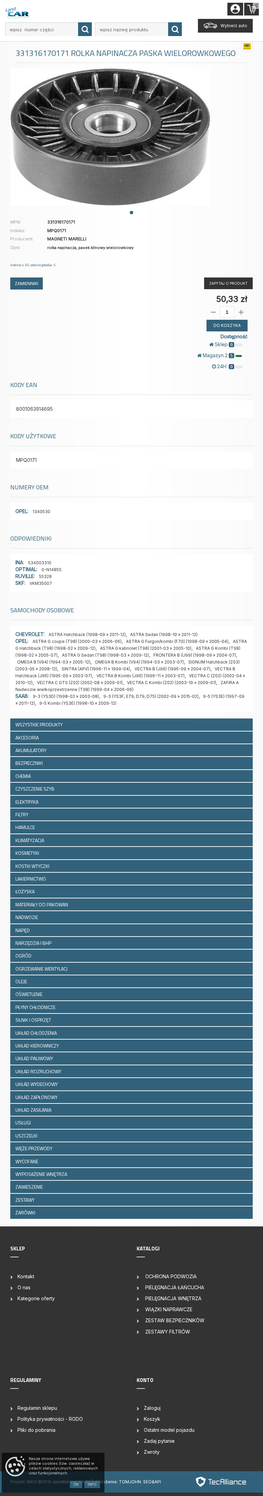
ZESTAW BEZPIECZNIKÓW (174, 1320)
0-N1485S (51, 569)
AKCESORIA (27, 737)
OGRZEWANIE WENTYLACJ (41, 968)
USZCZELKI (26, 1135)
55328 (45, 576)
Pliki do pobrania (36, 1430)
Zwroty (152, 1452)
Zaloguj (152, 1408)
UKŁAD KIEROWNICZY (37, 1045)
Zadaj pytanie (159, 1441)
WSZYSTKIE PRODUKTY (39, 724)
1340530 (41, 511)
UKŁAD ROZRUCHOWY (38, 1071)
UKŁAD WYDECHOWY (37, 1084)
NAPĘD (23, 930)
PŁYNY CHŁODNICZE (36, 1007)
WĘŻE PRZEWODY (34, 1148)
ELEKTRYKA (27, 801)
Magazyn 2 (218, 355)
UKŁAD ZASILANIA (33, 1109)
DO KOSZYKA (227, 325)
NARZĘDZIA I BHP (33, 943)
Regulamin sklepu (37, 1408)
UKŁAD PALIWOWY (34, 1058)
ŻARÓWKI (25, 1212)
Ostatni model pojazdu (169, 1430)
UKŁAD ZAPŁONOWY (37, 1097)
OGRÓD (24, 955)
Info (92, 1484)
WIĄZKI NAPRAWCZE (168, 1309)
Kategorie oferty (36, 1298)
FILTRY (22, 814)
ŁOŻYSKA (25, 891)
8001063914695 (34, 409)
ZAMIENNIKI (26, 283)
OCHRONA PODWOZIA (170, 1276)
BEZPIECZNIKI (29, 763)
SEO (147, 1481)
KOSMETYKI (27, 853)
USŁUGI (23, 1122)
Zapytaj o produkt (228, 283)
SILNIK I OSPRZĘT (33, 1019)
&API (156, 1481)
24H (225, 366)
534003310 (39, 562)
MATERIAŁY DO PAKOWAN (42, 904)
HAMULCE (25, 827)
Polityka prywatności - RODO (50, 1419)
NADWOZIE (27, 917)
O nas (23, 1287)
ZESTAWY (25, 1199)
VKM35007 (40, 583)
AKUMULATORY (31, 750)
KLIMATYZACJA (30, 840)
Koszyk (152, 1419)
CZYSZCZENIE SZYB (35, 788)
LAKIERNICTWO (31, 878)
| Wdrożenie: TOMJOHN (117, 1481)
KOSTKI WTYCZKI (32, 866)
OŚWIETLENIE (29, 994)
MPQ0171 (26, 460)
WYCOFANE (27, 1161)
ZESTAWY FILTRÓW (167, 1332)
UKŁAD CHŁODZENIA (36, 1032)
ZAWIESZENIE (29, 1186)
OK (76, 1484)
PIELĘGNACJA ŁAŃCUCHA (174, 1287)
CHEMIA (23, 776)
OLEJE (21, 981)
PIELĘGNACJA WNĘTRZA (172, 1298)
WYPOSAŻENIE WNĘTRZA (41, 1174)
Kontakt (25, 1276)
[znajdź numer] (85, 29)
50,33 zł (231, 299)
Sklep (224, 344)
